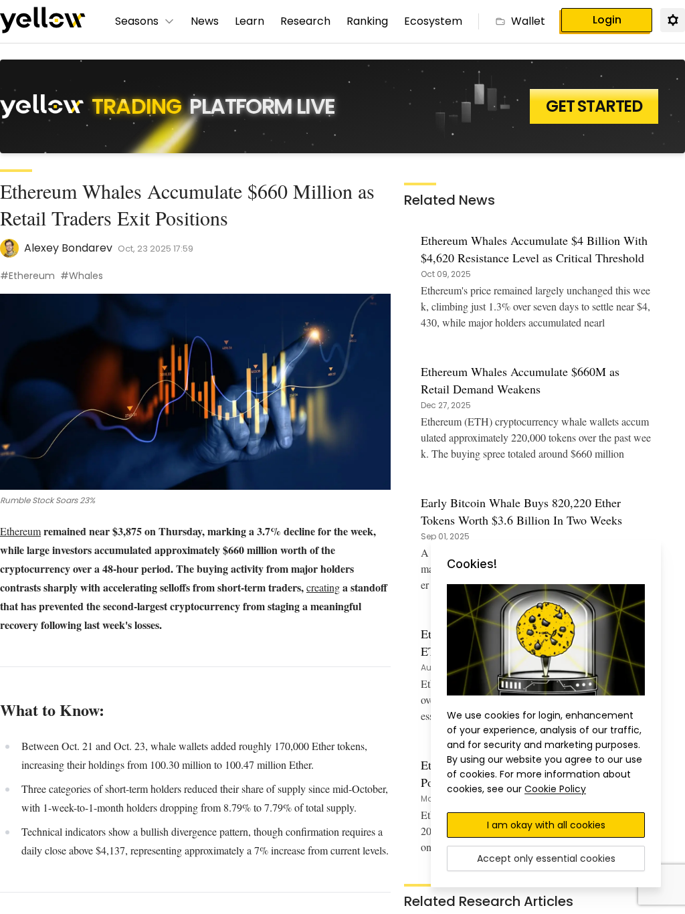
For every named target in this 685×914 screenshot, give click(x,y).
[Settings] (672, 19)
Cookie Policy (555, 789)
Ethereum (20, 531)
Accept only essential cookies (546, 858)
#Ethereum (27, 275)
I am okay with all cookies (546, 825)
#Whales (81, 275)
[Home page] (43, 21)
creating (323, 587)
